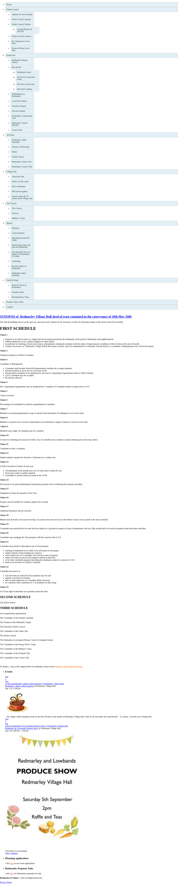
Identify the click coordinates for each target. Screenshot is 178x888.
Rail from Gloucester (25, 84)
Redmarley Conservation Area (22, 117)
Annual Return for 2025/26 (24, 30)
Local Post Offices (19, 101)
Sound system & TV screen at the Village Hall (22, 197)
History (10, 223)
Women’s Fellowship (20, 147)
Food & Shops (13, 280)
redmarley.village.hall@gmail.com (69, 666)
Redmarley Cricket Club (22, 167)
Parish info (11, 55)
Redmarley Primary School (20, 61)
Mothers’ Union (18, 218)
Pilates (14, 152)
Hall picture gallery (20, 191)
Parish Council (13, 9)
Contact (10, 307)
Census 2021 (17, 130)
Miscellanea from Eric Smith (21, 239)
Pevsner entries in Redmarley (19, 267)
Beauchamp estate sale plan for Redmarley (21, 246)
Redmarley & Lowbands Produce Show (21, 728)
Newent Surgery (18, 111)
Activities (10, 135)
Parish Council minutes (21, 19)
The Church (11, 203)
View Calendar (11, 853)
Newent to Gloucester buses (26, 78)
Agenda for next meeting (22, 14)
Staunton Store (18, 292)
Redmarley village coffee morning (19, 686)
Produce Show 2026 (15, 302)
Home (9, 4)
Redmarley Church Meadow (19, 124)
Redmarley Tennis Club (21, 162)
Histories (15, 228)
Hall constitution (18, 186)
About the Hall (18, 176)
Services (15, 213)
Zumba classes (18, 157)
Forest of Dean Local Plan (20, 49)
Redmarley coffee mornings (19, 141)
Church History (18, 233)
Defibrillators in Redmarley (18, 95)
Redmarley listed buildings (19, 274)
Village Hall (11, 171)
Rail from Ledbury (24, 89)
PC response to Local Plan (20, 42)
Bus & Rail (16, 67)
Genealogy (16, 261)
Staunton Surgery (19, 106)
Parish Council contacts (21, 36)
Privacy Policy (6, 882)
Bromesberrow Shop (20, 297)
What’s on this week (20, 181)
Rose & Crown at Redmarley (19, 286)
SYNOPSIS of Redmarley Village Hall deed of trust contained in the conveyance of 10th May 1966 (66, 316)
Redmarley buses (24, 72)
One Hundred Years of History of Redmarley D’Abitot (21, 254)
